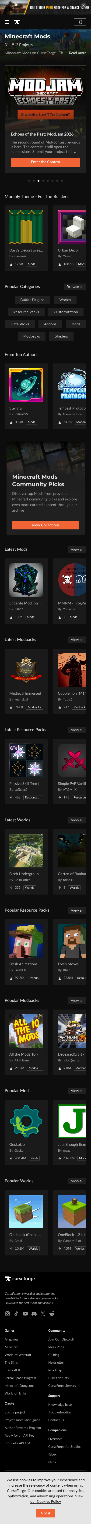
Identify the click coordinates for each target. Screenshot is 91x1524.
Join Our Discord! (61, 1339)
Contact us (56, 1420)
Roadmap (55, 1370)
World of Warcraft (18, 1355)
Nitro (52, 1462)
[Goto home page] (17, 22)
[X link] (43, 1313)
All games (11, 1339)
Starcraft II (12, 1370)
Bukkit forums (58, 1378)
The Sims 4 (13, 1362)
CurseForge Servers (62, 1385)
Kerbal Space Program (20, 1378)
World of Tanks (15, 1393)
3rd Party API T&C (18, 1443)
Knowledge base (60, 1404)
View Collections (46, 525)
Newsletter (56, 1362)
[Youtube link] (25, 1313)
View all (77, 549)
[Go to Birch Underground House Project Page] (26, 862)
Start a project (15, 1412)
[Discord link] (34, 1313)
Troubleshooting (59, 1412)
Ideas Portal (56, 1347)
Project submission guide (22, 1420)
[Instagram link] (7, 1313)
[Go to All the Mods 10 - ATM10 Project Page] (26, 1042)
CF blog (53, 1355)
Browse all (75, 287)
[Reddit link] (52, 1313)
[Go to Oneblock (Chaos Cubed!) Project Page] (26, 1222)
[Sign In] (80, 21)
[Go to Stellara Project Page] (26, 396)
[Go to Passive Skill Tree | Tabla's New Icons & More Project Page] (26, 771)
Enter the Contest (45, 162)
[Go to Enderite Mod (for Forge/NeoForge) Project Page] (26, 591)
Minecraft (12, 1347)
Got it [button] (45, 1513)
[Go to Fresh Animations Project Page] (26, 952)
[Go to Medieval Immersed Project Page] (26, 681)
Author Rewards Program (23, 1428)
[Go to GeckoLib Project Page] (26, 1132)
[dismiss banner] (83, 5)
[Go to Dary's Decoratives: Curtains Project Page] (26, 238)
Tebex (52, 1454)
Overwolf (55, 1439)
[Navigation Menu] (7, 22)
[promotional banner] (45, 7)
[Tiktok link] (16, 1313)
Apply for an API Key (19, 1435)
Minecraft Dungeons (19, 1385)
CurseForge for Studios (64, 1447)
